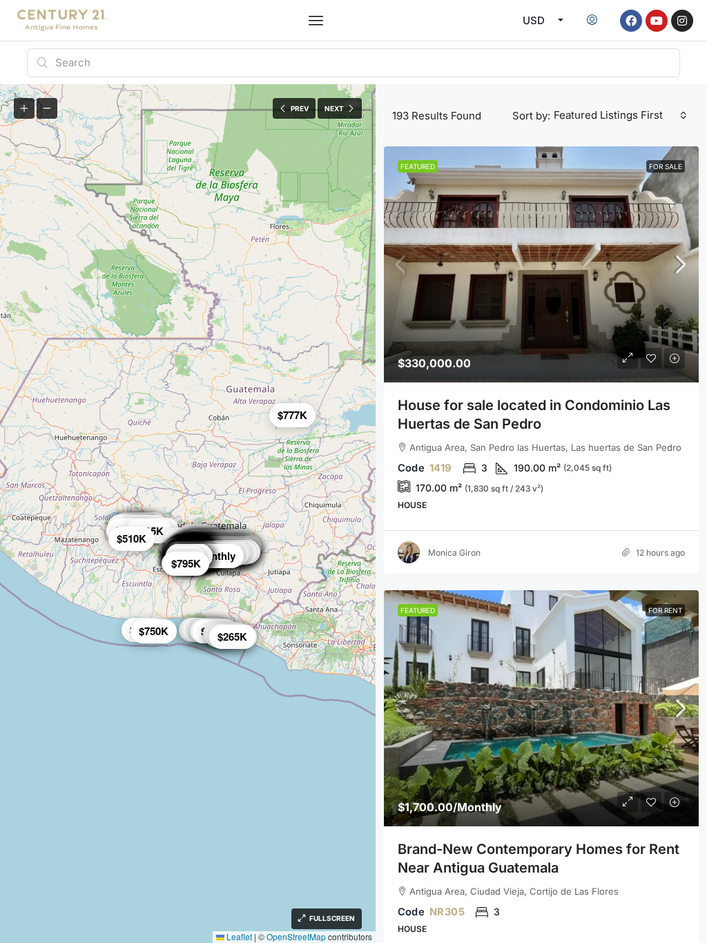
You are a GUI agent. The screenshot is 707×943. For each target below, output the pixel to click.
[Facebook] (631, 21)
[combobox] (620, 115)
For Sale (665, 166)
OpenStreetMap (296, 936)
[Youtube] (657, 21)
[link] (541, 264)
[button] (315, 20)
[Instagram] (682, 21)
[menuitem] (592, 20)
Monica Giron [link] (454, 552)
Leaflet (238, 936)
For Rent (665, 610)
